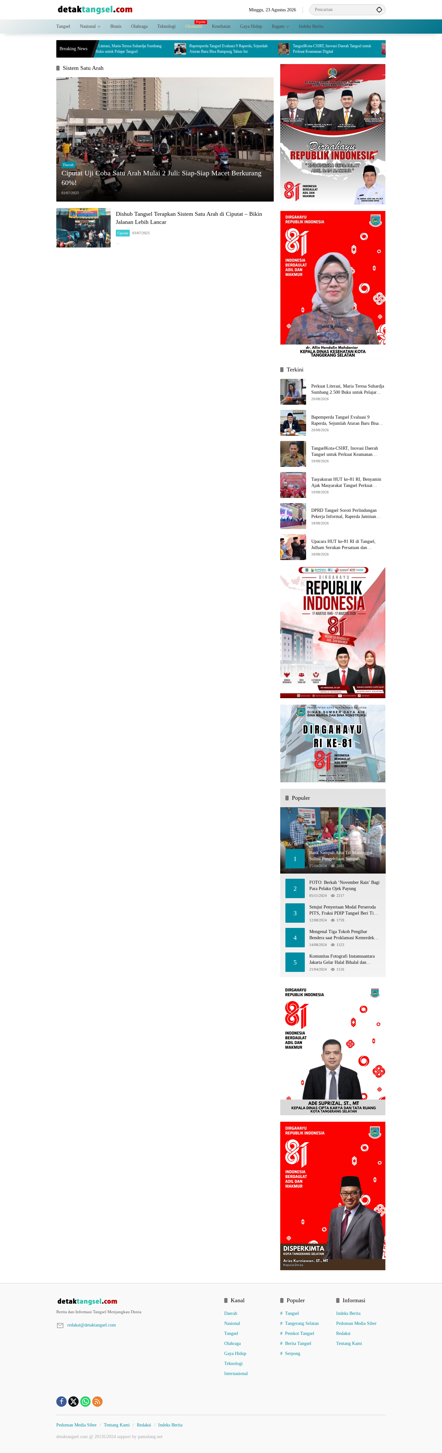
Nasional (232, 1323)
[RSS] (97, 1401)
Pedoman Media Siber (356, 1323)
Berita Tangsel (298, 1343)
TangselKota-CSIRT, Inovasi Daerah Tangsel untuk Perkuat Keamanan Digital (295, 49)
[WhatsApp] (85, 1401)
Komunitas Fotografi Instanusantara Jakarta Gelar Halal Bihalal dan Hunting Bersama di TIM (342, 960)
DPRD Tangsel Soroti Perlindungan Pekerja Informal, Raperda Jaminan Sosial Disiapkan (344, 514)
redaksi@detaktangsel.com (91, 1325)
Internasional (236, 1373)
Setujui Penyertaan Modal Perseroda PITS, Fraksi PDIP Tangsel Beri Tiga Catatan (343, 911)
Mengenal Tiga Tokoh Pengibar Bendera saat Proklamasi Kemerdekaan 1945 (344, 935)
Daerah (68, 165)
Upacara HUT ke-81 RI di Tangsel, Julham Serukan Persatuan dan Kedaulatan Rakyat (343, 545)
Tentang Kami (349, 1343)
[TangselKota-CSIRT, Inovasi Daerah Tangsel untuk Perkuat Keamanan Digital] (247, 49)
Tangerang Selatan (302, 1323)
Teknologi (233, 1363)
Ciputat (122, 233)
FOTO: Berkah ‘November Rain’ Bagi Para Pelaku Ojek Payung (344, 885)
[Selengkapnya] (137, 1301)
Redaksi (343, 1333)
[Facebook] (61, 1401)
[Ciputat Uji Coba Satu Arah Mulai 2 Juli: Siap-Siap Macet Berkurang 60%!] (165, 139)
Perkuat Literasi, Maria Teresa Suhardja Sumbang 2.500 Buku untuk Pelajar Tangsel (347, 390)
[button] (379, 9)
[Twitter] (73, 1401)
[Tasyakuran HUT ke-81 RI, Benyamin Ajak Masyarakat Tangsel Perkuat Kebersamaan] (350, 49)
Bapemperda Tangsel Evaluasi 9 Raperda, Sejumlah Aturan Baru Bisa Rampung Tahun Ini (191, 49)
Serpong (292, 1353)
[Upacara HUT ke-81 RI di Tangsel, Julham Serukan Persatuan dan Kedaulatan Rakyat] (293, 547)
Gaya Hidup (235, 1353)
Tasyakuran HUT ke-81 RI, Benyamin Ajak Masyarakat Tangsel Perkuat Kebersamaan (346, 483)
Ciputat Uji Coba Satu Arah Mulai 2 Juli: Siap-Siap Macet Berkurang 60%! (161, 178)
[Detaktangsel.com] (95, 9)
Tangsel (231, 1333)
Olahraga (232, 1343)
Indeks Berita (348, 1313)
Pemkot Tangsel (299, 1333)
